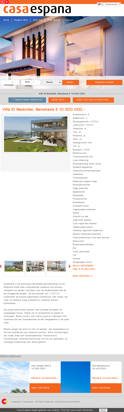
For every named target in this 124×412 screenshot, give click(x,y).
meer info (58, 100)
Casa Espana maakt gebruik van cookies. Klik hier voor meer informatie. (55, 410)
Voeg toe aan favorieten (92, 100)
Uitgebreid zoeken (104, 82)
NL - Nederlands (109, 4)
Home (6, 20)
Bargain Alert (21, 20)
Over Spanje (53, 20)
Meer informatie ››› (83, 276)
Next (69, 266)
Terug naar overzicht (29, 100)
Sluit (103, 410)
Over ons (37, 20)
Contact (69, 20)
